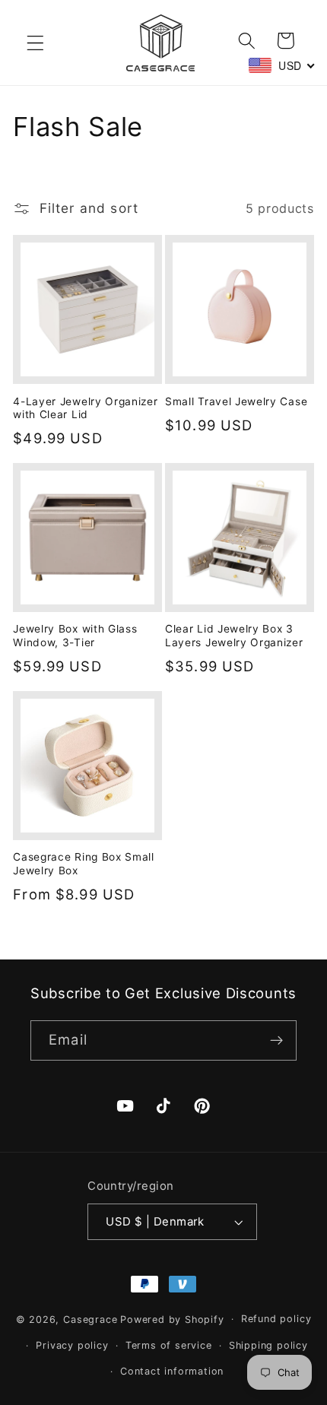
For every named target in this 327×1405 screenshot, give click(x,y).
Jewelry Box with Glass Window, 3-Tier (75, 636)
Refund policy (276, 1318)
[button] (35, 43)
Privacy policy (72, 1345)
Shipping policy (268, 1345)
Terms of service (168, 1345)
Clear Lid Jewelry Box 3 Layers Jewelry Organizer (234, 636)
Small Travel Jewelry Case (236, 401)
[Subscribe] (276, 1040)
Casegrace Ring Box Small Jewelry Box (83, 864)
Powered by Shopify (172, 1318)
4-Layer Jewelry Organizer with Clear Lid (85, 408)
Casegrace (90, 1318)
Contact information (172, 1371)
